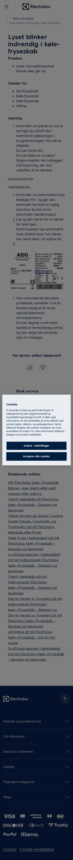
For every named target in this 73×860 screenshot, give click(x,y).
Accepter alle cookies (36, 456)
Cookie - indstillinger (36, 445)
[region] (36, 430)
